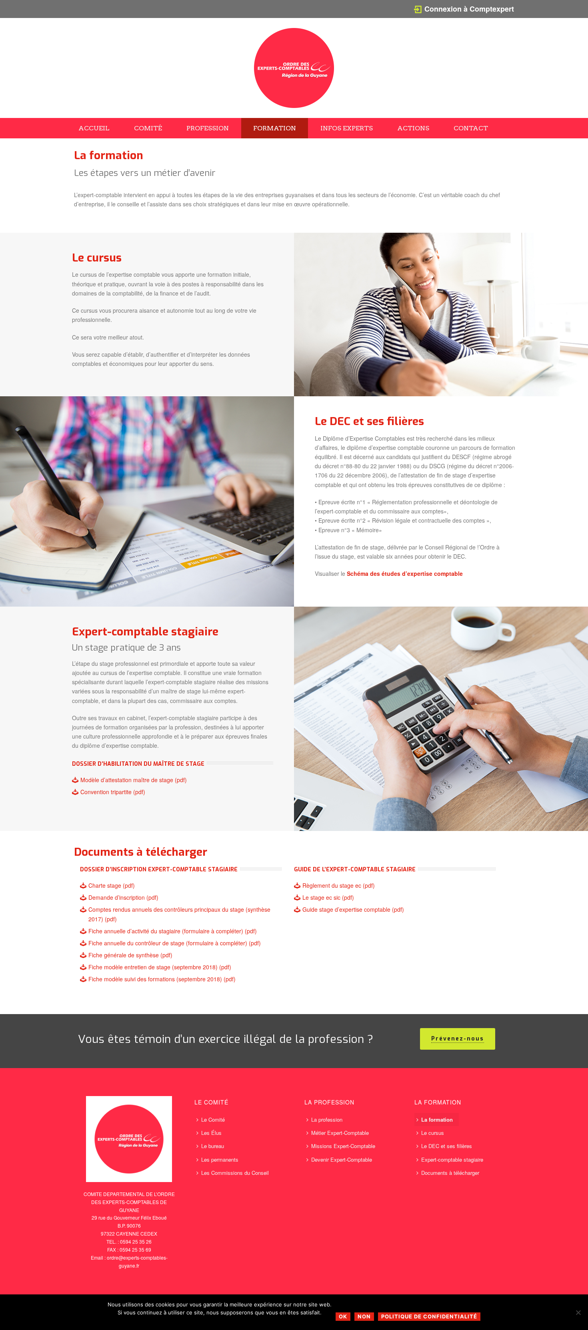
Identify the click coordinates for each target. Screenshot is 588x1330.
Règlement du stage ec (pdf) (338, 885)
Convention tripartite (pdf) (112, 792)
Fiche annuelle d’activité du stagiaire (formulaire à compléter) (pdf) (172, 931)
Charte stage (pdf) (111, 885)
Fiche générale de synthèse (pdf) (130, 955)
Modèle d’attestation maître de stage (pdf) (133, 780)
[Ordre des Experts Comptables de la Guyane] (294, 68)
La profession (326, 1119)
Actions (413, 128)
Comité (148, 128)
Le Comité (213, 1119)
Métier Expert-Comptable (340, 1132)
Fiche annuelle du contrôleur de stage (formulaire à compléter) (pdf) (174, 943)
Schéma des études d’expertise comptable (405, 573)
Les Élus (211, 1132)
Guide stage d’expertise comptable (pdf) (353, 909)
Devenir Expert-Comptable (341, 1159)
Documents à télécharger (450, 1172)
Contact (471, 128)
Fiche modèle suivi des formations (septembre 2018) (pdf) (162, 979)
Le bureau (212, 1146)
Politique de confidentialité (429, 1316)
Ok (343, 1316)
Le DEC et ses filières (446, 1146)
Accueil (94, 128)
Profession (207, 128)
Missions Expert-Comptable (343, 1146)
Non (364, 1316)
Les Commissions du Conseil (235, 1172)
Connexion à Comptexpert (469, 9)
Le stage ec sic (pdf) (328, 897)
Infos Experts (346, 128)
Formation (274, 128)
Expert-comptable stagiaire (452, 1159)
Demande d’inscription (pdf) (123, 897)
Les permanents (219, 1159)
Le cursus (432, 1132)
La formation (437, 1119)
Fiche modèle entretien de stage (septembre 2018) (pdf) (159, 967)
